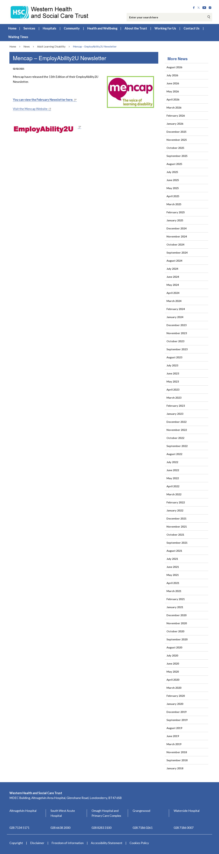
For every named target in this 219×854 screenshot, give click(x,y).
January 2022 (174, 510)
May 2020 (172, 671)
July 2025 (172, 172)
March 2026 (173, 107)
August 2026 (174, 67)
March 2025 (173, 204)
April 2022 (172, 486)
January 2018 (174, 768)
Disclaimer (37, 843)
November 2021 (176, 526)
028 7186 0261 (142, 827)
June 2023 (172, 373)
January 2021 (174, 607)
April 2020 (172, 679)
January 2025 (174, 220)
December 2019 (176, 711)
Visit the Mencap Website (30, 109)
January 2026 (174, 123)
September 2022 (177, 445)
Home (12, 28)
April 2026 (172, 99)
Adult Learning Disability (51, 46)
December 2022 (176, 421)
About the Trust (136, 28)
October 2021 (175, 534)
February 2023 (175, 405)
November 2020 (176, 623)
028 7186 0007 (184, 827)
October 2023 (175, 341)
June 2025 (172, 180)
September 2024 (177, 252)
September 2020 (177, 639)
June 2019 (172, 736)
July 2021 (172, 558)
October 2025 (175, 147)
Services (29, 28)
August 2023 (174, 357)
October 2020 (175, 631)
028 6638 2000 (60, 827)
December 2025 (176, 131)
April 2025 (172, 196)
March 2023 (173, 397)
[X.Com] (198, 8)
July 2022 (172, 462)
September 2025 (177, 155)
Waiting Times (18, 37)
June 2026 (172, 83)
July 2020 (172, 655)
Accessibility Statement (106, 843)
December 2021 (176, 518)
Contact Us (191, 28)
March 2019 (173, 744)
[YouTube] (204, 8)
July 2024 (172, 268)
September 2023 (177, 349)
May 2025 (172, 188)
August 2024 (174, 260)
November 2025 (176, 139)
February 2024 (175, 308)
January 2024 (174, 317)
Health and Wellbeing (102, 28)
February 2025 (175, 212)
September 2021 (177, 542)
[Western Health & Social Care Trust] (50, 11)
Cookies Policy (139, 843)
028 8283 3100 (101, 827)
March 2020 (173, 687)
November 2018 (176, 752)
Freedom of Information (67, 843)
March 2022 (173, 494)
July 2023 (172, 365)
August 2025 (174, 163)
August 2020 (174, 647)
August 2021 (174, 550)
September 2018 (177, 760)
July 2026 (172, 75)
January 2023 (174, 413)
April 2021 (172, 582)
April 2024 (172, 292)
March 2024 (173, 300)
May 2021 (172, 574)
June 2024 (172, 276)
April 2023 (172, 389)
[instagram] (210, 8)
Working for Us (165, 28)
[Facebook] (194, 8)
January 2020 (174, 703)
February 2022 (175, 502)
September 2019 (177, 719)
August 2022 (174, 454)
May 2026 (172, 91)
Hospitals (49, 28)
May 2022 (172, 478)
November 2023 (176, 333)
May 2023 (172, 381)
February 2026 (175, 115)
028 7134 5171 (19, 827)
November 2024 (176, 236)
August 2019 (174, 728)
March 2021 (173, 591)
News (26, 46)
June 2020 (172, 663)
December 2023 (176, 325)
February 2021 (175, 599)
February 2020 (175, 695)
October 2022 (175, 437)
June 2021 (172, 566)
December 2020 (176, 615)
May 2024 (172, 284)
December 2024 (176, 228)
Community (72, 28)
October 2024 (175, 244)
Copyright (16, 843)
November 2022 (176, 429)
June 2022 (172, 470)
